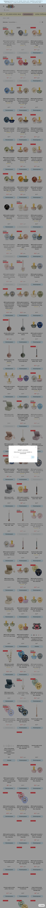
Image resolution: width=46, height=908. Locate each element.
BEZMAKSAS (6, 1)
